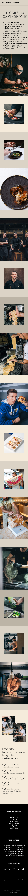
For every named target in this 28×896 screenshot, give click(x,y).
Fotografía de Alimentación (14, 846)
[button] (14, 766)
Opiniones (14, 829)
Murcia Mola (14, 823)
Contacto (14, 827)
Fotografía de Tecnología (14, 849)
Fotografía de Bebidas (14, 851)
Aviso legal (6, 890)
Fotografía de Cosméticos (14, 848)
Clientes (14, 819)
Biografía (14, 818)
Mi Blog (14, 825)
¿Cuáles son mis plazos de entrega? (13, 783)
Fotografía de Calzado (14, 853)
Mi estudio (14, 821)
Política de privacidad (17, 890)
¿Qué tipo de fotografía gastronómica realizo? (12, 765)
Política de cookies (14, 892)
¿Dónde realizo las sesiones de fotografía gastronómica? (13, 777)
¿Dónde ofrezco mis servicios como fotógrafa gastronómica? (11, 791)
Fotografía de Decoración (14, 855)
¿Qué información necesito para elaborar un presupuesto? (14, 771)
